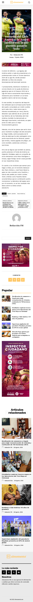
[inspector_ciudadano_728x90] (16, 66)
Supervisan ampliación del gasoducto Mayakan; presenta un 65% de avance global (21, 325)
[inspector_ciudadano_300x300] (15, 266)
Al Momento (10, 27)
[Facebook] (10, 280)
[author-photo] (3, 447)
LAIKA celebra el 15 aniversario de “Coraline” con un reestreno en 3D (24, 205)
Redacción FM (18, 55)
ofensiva (4, 196)
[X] (14, 280)
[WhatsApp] (23, 280)
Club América (21, 193)
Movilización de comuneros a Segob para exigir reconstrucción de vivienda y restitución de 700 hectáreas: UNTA (21, 299)
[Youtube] (19, 572)
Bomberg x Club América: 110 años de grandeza (21, 317)
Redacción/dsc (9, 480)
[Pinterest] (18, 280)
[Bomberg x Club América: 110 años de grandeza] (6, 318)
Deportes (22, 27)
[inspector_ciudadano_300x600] (15, 396)
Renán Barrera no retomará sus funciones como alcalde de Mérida (8, 205)
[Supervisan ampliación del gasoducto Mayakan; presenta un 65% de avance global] (6, 326)
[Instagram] (9, 572)
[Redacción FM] (16, 218)
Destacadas (16, 29)
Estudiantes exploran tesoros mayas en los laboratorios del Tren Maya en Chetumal (21, 309)
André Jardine (12, 193)
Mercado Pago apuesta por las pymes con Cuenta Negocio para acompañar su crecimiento (21, 334)
